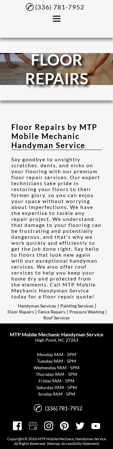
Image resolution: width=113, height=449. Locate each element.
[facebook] (17, 425)
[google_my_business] (33, 425)
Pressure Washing (86, 311)
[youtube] (95, 425)
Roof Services (56, 317)
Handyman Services (37, 305)
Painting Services (77, 305)
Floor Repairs (21, 311)
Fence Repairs (51, 311)
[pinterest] (64, 425)
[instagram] (48, 425)
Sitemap (53, 443)
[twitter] (80, 425)
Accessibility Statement (80, 443)
